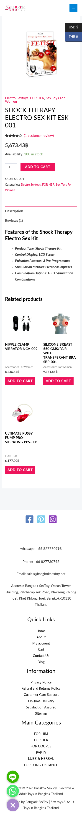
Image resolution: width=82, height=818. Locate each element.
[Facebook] (29, 519)
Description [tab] (14, 211)
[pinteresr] (41, 519)
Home (41, 631)
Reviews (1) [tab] (14, 221)
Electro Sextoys (16, 98)
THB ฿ (71, 37)
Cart (41, 649)
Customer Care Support (41, 695)
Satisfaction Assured (41, 707)
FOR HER (37, 98)
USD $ (71, 28)
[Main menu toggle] (73, 8)
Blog (41, 662)
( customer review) (39, 136)
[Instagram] (52, 519)
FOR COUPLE (41, 746)
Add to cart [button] (20, 381)
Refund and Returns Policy (41, 688)
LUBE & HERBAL (41, 758)
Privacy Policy (41, 682)
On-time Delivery (41, 701)
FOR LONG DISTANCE (41, 765)
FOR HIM (41, 734)
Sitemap (41, 713)
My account (41, 643)
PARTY (41, 752)
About (41, 637)
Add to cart (37, 167)
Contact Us (41, 656)
